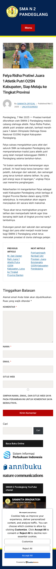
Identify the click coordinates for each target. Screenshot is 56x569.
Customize (27, 541)
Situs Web (9, 376)
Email (7, 361)
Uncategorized (30, 107)
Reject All (27, 548)
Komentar (10, 306)
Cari (5, 423)
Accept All (27, 555)
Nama (7, 346)
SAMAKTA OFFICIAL (26, 103)
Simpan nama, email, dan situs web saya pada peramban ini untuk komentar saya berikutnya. (27, 399)
